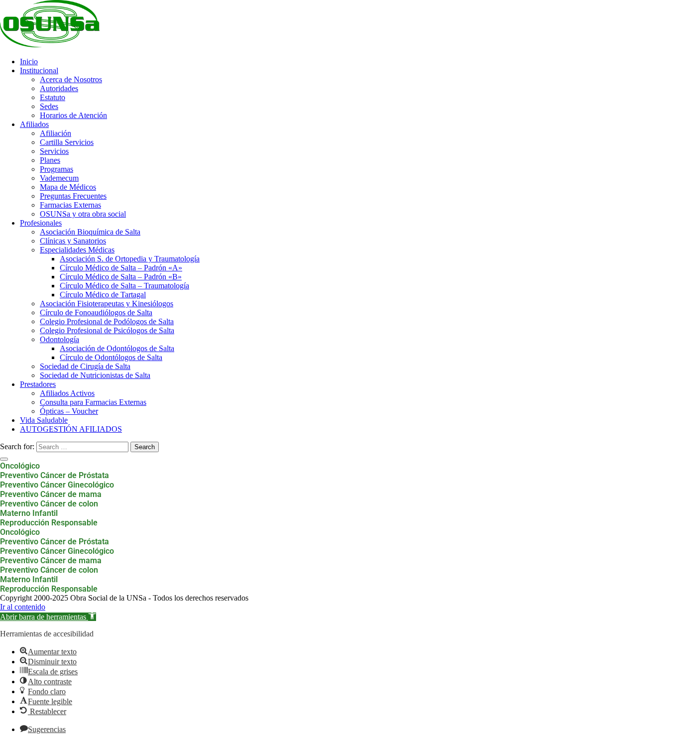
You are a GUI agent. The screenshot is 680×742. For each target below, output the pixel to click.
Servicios (54, 151)
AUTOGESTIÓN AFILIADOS (71, 429)
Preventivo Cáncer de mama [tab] (51, 494)
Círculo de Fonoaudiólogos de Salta (96, 312)
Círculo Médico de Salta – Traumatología (124, 285)
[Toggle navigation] (4, 459)
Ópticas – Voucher (69, 411)
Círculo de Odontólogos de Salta (111, 357)
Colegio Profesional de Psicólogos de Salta (107, 330)
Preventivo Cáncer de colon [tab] (49, 503)
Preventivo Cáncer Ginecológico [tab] (57, 485)
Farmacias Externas (70, 205)
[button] (48, 617)
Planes (50, 160)
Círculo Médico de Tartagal (103, 294)
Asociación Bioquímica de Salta (90, 232)
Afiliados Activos (67, 393)
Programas (56, 169)
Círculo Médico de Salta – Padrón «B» (121, 276)
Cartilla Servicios (67, 142)
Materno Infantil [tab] (29, 513)
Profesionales (41, 223)
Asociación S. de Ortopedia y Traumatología (130, 258)
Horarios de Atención (73, 115)
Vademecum (59, 178)
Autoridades (59, 88)
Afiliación (55, 133)
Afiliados (34, 124)
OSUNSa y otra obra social (83, 214)
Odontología (59, 339)
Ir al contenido (22, 607)
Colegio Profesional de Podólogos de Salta (107, 321)
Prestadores (38, 384)
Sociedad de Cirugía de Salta (85, 366)
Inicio (29, 61)
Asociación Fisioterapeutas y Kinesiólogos (106, 303)
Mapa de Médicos (68, 187)
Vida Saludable (44, 420)
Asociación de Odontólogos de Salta (117, 348)
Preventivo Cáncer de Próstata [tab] (54, 475)
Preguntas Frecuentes (73, 196)
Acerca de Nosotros (71, 79)
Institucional (39, 70)
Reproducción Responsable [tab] (49, 522)
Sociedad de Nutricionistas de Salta (95, 375)
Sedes (49, 106)
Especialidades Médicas (77, 250)
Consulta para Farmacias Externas (93, 402)
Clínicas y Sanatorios (73, 241)
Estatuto (52, 97)
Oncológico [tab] (20, 466)
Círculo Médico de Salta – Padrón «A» (121, 267)
